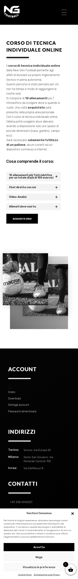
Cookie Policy (25, 574)
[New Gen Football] (30, 12)
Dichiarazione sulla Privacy (47, 574)
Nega (39, 557)
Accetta (39, 547)
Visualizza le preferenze (39, 567)
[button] (72, 513)
